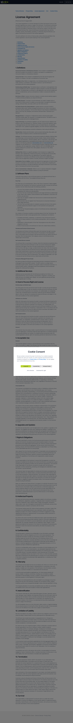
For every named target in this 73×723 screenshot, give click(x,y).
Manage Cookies (47, 366)
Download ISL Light (41, 370)
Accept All (26, 366)
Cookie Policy (33, 359)
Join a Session (30, 370)
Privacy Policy (42, 359)
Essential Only (36, 366)
